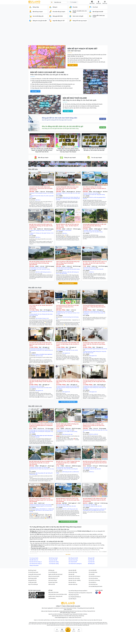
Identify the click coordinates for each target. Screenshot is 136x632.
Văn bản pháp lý (52, 598)
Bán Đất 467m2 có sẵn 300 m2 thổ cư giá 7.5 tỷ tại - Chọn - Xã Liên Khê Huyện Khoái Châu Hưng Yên (95, 262)
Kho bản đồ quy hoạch (33, 572)
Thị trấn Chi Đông (96, 312)
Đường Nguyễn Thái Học (35, 311)
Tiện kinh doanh (66, 198)
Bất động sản (51, 570)
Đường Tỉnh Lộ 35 (88, 311)
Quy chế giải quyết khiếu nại (75, 596)
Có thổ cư (60, 198)
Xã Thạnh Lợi (40, 467)
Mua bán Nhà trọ (72, 582)
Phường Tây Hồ (96, 386)
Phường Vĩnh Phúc (40, 350)
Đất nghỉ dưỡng (63, 273)
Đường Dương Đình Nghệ (89, 348)
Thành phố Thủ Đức (71, 312)
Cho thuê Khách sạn (93, 584)
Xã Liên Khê (87, 269)
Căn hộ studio (39, 318)
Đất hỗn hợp (92, 509)
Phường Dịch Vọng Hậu (101, 351)
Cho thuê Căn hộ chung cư (94, 576)
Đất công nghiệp (92, 510)
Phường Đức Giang (43, 431)
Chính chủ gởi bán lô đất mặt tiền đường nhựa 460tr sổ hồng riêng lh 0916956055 (68, 262)
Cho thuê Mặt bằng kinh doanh (95, 586)
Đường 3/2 (32, 504)
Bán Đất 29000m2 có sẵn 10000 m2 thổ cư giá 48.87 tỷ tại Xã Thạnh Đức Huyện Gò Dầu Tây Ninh (94, 499)
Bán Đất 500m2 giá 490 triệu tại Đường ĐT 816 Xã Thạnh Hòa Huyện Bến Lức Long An (41, 462)
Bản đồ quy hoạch (32, 570)
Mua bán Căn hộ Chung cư (74, 576)
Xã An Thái (86, 231)
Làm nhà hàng (74, 198)
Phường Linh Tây (39, 233)
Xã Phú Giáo (60, 267)
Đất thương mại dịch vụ (46, 272)
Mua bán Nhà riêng (73, 572)
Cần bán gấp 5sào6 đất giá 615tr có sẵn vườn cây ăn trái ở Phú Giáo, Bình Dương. (94, 225)
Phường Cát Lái (60, 311)
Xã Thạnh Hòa (94, 430)
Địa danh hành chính (52, 582)
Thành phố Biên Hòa (68, 468)
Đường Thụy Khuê (88, 386)
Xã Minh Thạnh (87, 193)
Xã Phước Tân (60, 468)
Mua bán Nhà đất (72, 570)
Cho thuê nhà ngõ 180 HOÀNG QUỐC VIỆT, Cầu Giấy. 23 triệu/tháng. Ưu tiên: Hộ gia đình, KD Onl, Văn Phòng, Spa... (41, 380)
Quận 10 (42, 506)
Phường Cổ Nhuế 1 (61, 350)
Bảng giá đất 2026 (32, 580)
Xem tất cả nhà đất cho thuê (68, 401)
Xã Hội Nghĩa (33, 269)
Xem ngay (102, 119)
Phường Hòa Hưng (40, 504)
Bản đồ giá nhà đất (32, 578)
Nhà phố (37, 437)
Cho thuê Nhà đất (92, 570)
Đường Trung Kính (61, 386)
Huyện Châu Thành (67, 506)
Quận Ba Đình (48, 350)
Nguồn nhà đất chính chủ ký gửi (55, 574)
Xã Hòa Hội (59, 504)
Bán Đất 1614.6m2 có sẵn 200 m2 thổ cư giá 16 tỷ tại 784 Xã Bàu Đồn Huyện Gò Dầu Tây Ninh (95, 462)
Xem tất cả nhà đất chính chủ (68, 521)
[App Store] (40, 593)
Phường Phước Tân (61, 467)
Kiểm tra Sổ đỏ (51, 584)
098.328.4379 (78, 617)
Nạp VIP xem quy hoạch (33, 576)
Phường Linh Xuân (40, 230)
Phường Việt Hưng (43, 430)
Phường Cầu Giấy (100, 348)
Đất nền (69, 272)
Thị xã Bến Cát (68, 431)
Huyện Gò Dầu (93, 468)
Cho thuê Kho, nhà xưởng (94, 580)
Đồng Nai (68, 467)
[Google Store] (40, 596)
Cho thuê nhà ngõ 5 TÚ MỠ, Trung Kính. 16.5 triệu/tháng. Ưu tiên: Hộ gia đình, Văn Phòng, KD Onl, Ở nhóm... (67, 380)
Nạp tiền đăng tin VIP (53, 578)
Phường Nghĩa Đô (61, 348)
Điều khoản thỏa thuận (53, 592)
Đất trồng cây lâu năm (67, 434)
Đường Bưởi (33, 348)
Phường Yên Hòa (69, 386)
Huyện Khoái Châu (94, 269)
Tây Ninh (45, 467)
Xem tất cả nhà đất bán (68, 283)
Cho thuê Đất (91, 574)
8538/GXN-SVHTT (71, 611)
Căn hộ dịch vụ (39, 510)
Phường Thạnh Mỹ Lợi (62, 312)
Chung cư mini (45, 318)
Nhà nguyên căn (66, 353)
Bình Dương (58, 194)
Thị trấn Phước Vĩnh (61, 269)
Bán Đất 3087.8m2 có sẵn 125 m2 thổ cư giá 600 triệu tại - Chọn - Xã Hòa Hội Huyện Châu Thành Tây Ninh (67, 499)
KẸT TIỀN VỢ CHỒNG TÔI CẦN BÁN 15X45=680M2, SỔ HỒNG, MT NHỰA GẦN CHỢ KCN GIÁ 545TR (95, 187)
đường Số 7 (32, 230)
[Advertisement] (68, 35)
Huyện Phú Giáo (93, 231)
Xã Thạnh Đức (87, 504)
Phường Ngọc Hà (40, 348)
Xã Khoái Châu (87, 267)
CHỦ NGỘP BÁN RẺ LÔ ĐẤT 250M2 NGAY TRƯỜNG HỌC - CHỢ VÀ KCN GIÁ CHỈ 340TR (40, 187)
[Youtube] (99, 592)
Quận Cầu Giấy (86, 352)
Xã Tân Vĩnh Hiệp (68, 193)
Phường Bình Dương (41, 193)
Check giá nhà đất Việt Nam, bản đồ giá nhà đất (68, 164)
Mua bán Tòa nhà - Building (74, 580)
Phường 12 (38, 506)
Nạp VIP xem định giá (33, 584)
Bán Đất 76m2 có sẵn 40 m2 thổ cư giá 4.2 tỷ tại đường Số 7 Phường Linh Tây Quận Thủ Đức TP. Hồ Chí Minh (41, 225)
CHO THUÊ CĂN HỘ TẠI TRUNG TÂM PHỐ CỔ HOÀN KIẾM (40, 306)
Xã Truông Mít (87, 467)
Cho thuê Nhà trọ (92, 582)
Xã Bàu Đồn (86, 468)
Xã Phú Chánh (40, 195)
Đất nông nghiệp (98, 197)
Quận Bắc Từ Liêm (70, 350)
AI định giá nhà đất (32, 582)
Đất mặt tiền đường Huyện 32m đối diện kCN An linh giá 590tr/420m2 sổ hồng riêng (40, 262)
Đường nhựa (65, 197)
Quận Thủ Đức (47, 233)
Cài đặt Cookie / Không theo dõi (55, 596)
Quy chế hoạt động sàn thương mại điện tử (78, 590)
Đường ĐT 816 (87, 430)
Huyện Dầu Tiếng (95, 194)
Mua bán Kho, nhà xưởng (74, 578)
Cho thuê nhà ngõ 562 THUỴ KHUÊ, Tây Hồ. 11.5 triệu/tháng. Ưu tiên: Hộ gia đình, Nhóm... (94, 380)
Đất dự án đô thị (100, 510)
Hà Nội (51, 311)
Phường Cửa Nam (46, 311)
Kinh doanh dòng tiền (73, 197)
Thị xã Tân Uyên (47, 195)
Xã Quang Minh (95, 311)
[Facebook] (96, 592)
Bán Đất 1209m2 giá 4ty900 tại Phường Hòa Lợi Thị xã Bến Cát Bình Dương (67, 424)
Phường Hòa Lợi (60, 430)
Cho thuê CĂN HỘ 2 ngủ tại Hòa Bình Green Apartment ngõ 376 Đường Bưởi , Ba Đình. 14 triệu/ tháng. (40, 343)
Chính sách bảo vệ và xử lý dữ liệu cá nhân (57, 594)
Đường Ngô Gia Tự (34, 430)
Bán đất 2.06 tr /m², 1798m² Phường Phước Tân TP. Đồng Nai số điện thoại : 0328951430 (68, 462)
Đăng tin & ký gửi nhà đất (53, 576)
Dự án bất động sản (52, 572)
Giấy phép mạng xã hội (74, 594)
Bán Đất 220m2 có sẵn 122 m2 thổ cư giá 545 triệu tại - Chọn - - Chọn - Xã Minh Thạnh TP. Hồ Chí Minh (67, 225)
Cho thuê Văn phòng (93, 578)
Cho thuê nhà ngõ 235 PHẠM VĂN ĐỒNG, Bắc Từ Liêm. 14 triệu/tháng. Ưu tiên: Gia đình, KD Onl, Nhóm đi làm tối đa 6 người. (67, 343)
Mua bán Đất (71, 574)
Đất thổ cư (38, 199)
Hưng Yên (93, 267)
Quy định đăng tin (72, 598)
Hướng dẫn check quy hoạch (34, 574)
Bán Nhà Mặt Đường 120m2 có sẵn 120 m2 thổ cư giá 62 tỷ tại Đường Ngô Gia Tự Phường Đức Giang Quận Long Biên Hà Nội (41, 424)
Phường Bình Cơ (34, 267)
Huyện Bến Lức (101, 430)
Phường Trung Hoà (70, 387)
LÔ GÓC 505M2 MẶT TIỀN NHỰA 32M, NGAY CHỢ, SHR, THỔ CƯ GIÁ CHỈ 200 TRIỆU (67, 187)
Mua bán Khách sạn (73, 584)
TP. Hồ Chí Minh (49, 193)
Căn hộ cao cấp (39, 355)
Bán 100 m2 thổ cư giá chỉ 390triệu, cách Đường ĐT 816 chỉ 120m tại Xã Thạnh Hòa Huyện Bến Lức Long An (93, 424)
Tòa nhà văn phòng (66, 317)
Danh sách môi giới (52, 580)
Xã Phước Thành (87, 230)
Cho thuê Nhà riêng (93, 572)
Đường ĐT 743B (60, 193)
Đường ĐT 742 (33, 193)
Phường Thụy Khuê (97, 387)
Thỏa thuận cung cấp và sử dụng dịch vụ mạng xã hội (80, 592)
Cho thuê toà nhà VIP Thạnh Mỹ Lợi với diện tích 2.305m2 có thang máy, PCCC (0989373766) (67, 306)
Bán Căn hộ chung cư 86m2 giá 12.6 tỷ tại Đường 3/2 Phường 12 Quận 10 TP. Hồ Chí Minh (41, 499)
